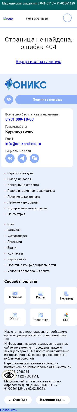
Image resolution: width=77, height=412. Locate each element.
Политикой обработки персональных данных (43, 390)
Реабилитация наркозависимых (31, 191)
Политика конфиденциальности (31, 265)
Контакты (15, 253)
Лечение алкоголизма (23, 197)
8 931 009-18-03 (37, 19)
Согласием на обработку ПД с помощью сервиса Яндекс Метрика (45, 398)
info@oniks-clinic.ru (23, 143)
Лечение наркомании (22, 202)
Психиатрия (16, 214)
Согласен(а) (39, 406)
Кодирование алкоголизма (27, 208)
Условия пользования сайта (28, 271)
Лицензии (14, 242)
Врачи (11, 248)
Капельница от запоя (23, 185)
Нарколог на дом (20, 173)
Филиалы (14, 230)
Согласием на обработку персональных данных (35, 392)
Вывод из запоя (19, 179)
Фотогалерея (17, 236)
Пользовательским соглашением (30, 395)
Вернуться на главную (38, 61)
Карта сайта (16, 259)
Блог (10, 224)
